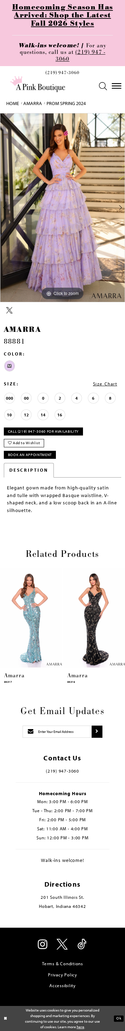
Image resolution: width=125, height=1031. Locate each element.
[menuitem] (62, 74)
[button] (103, 86)
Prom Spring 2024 (66, 103)
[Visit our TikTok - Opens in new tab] (82, 945)
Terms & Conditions (62, 963)
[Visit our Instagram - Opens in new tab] (42, 945)
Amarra (32, 103)
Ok (118, 1018)
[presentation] (31, 618)
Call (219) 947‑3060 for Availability (43, 431)
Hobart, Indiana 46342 (62, 906)
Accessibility (62, 985)
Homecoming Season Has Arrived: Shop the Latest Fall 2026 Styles (62, 15)
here (80, 1026)
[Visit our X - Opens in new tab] (62, 945)
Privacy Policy (62, 974)
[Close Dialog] (5, 1018)
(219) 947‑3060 (62, 73)
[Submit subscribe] (97, 731)
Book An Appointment (30, 454)
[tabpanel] (62, 207)
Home (12, 103)
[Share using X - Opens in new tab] (9, 311)
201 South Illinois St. (62, 897)
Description (28, 470)
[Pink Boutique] (37, 84)
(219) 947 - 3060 (81, 55)
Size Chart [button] (105, 383)
